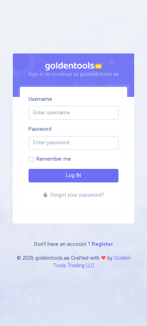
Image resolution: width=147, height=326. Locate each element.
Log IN (73, 175)
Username (40, 99)
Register (101, 244)
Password (40, 129)
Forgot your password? (76, 195)
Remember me (53, 159)
